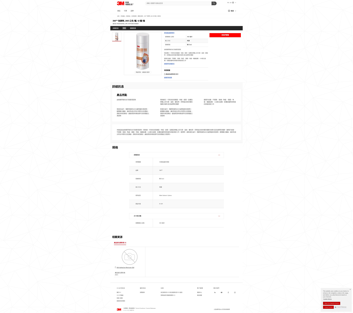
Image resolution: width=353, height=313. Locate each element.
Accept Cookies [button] (328, 307)
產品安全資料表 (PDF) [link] (172, 74)
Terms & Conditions (140, 308)
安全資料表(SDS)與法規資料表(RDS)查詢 (171, 292)
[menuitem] (115, 28)
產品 (118, 11)
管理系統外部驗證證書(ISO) (168, 295)
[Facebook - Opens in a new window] (228, 292)
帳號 (232, 11)
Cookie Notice (327, 299)
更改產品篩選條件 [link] (169, 33)
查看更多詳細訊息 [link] (169, 64)
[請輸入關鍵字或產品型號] (214, 3)
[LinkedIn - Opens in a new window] (215, 292)
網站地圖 (199, 295)
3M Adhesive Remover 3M (125, 267)
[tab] (120, 243)
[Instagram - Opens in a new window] (234, 292)
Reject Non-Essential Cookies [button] (332, 303)
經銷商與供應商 (121, 301)
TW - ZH (229, 2)
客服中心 (199, 292)
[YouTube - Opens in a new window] (221, 292)
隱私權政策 (131, 308)
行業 (125, 11)
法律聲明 (125, 308)
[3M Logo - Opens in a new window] (127, 3)
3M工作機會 (120, 295)
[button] (341, 307)
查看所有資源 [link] (168, 77)
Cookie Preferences (150, 308)
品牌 (132, 11)
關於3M (119, 292)
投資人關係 (120, 298)
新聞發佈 (142, 292)
